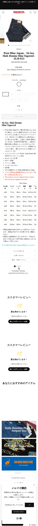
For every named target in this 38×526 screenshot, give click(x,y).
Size (19, 90)
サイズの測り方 (19, 251)
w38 (19, 100)
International (18, 478)
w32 (19, 94)
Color (19, 80)
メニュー (18, 473)
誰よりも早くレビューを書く (19, 321)
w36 (12, 100)
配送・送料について (19, 259)
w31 (12, 94)
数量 (19, 106)
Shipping (13, 69)
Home (18, 49)
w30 (5, 94)
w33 (25, 94)
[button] (33, 525)
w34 (32, 94)
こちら (29, 245)
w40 (25, 100)
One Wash (19, 84)
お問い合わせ (19, 255)
